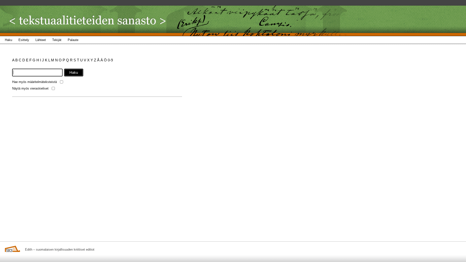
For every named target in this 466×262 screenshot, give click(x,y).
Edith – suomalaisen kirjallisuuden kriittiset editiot (59, 249)
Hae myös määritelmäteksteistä (34, 82)
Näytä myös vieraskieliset (30, 88)
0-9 (110, 60)
